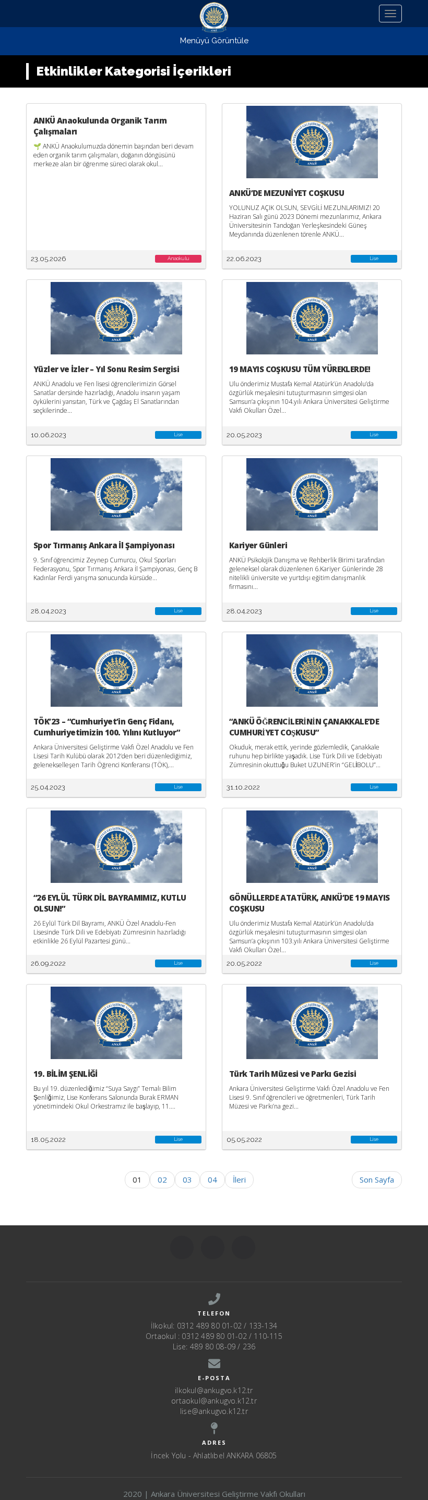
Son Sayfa (377, 1179)
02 (162, 1179)
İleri (239, 1179)
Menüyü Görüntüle (214, 40)
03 (187, 1179)
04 (212, 1179)
